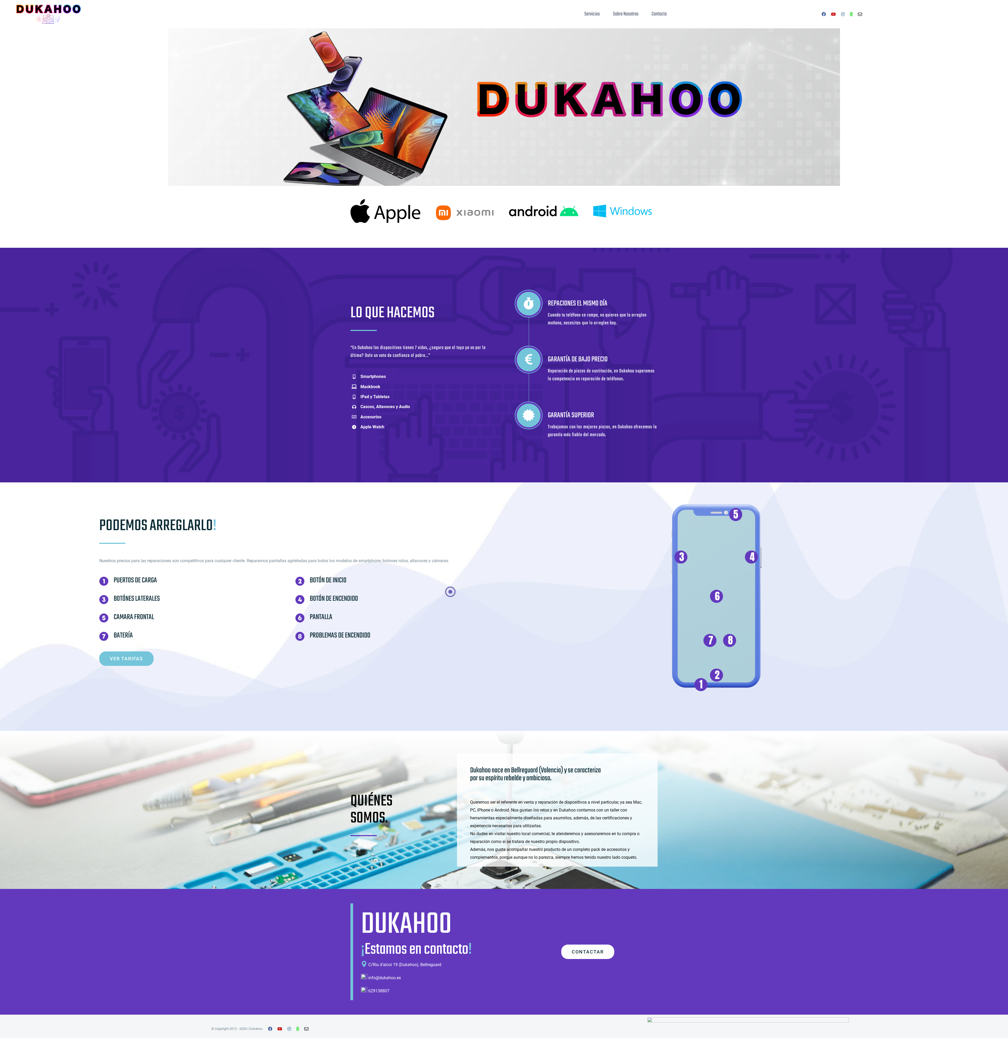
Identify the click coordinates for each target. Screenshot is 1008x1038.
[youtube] (833, 14)
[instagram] (843, 14)
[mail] (860, 14)
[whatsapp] (851, 14)
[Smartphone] (716, 502)
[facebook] (824, 14)
